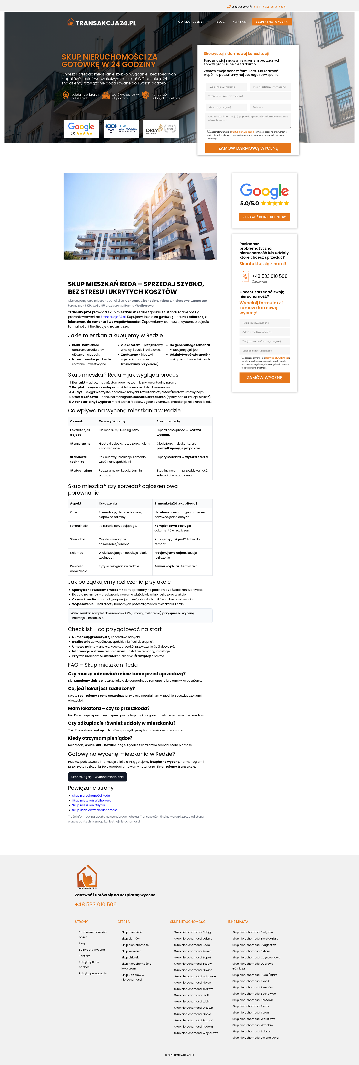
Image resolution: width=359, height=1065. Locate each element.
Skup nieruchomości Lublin (192, 1001)
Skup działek (130, 957)
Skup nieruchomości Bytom (251, 951)
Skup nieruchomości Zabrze (251, 1031)
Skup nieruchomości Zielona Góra (255, 1038)
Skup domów (130, 938)
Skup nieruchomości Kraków (193, 989)
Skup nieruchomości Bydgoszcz (254, 945)
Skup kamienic (131, 951)
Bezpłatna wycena (272, 22)
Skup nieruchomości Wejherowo (196, 1033)
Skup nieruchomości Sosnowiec (254, 994)
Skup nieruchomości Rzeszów (252, 987)
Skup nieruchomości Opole (192, 1014)
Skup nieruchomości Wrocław (252, 1025)
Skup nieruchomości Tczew (193, 964)
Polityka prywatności (93, 973)
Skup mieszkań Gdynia (88, 805)
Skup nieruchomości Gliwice (193, 970)
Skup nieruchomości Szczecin (252, 1000)
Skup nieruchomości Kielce (192, 982)
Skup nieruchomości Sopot (192, 957)
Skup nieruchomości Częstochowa (256, 957)
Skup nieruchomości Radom (193, 1026)
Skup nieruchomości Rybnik (250, 981)
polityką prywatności (242, 131)
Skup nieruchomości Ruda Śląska (254, 975)
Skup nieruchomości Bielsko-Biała (255, 938)
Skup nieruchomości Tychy (250, 1006)
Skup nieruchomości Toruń (250, 1012)
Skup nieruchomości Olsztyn (193, 1008)
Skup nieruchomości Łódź (191, 995)
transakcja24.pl (113, 317)
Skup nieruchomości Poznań (193, 1020)
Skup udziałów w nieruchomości (95, 810)
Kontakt (240, 22)
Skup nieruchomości (135, 945)
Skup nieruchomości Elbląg (192, 932)
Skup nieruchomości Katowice (195, 976)
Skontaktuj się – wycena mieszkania (97, 777)
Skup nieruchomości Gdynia (193, 938)
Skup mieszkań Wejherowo (91, 800)
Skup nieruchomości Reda (91, 795)
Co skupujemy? (191, 22)
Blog (221, 22)
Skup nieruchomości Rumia (192, 951)
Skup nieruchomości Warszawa (253, 1019)
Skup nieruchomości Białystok (252, 932)
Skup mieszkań (132, 932)
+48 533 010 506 (270, 7)
